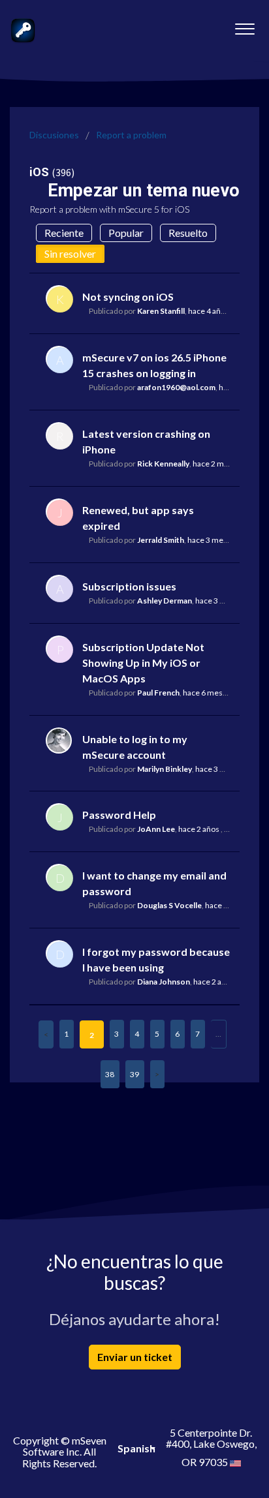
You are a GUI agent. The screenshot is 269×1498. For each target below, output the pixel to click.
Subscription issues (129, 586)
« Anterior (46, 1034)
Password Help (119, 814)
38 (109, 1074)
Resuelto (188, 232)
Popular (126, 232)
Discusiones (54, 134)
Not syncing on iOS (128, 296)
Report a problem (131, 134)
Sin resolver (70, 253)
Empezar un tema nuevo (144, 190)
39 (134, 1074)
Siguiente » (157, 1074)
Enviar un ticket (134, 1357)
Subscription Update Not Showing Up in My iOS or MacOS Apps (143, 662)
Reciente (64, 232)
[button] (244, 25)
